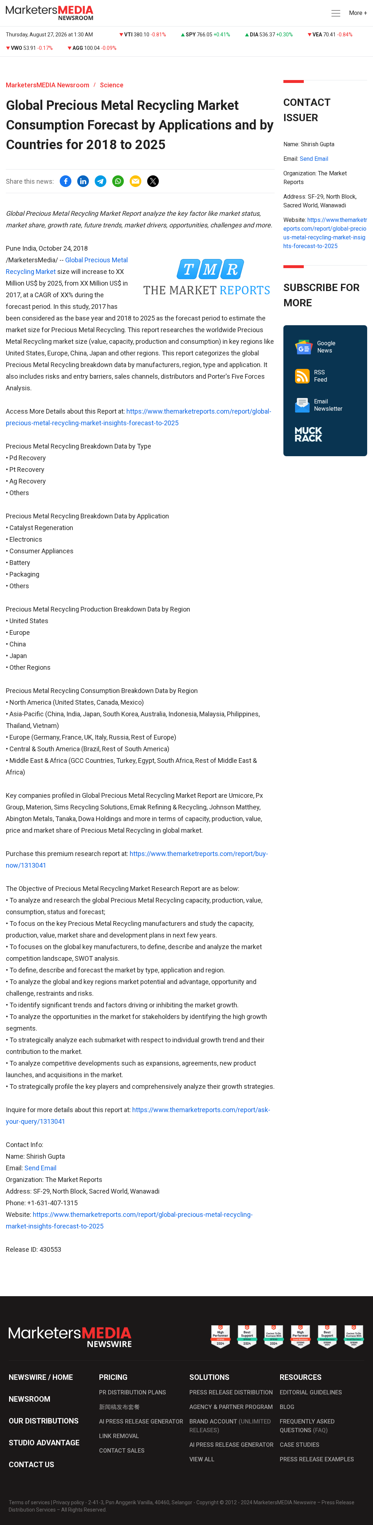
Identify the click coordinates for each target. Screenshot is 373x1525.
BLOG (287, 1406)
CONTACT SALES (122, 1450)
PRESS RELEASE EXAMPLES (317, 1459)
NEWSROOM (29, 1399)
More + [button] (358, 12)
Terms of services (29, 1502)
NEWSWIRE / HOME (41, 1377)
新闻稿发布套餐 (119, 1406)
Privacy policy (68, 1502)
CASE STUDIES (299, 1444)
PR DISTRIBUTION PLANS (132, 1392)
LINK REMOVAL (119, 1436)
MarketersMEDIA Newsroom (47, 85)
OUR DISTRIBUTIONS (44, 1421)
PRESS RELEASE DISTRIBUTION (231, 1392)
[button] (335, 13)
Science (111, 85)
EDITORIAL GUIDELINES (311, 1392)
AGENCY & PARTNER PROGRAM (231, 1406)
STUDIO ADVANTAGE (44, 1442)
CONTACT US (31, 1464)
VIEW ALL (202, 1459)
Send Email (40, 1168)
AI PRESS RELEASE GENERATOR (141, 1421)
